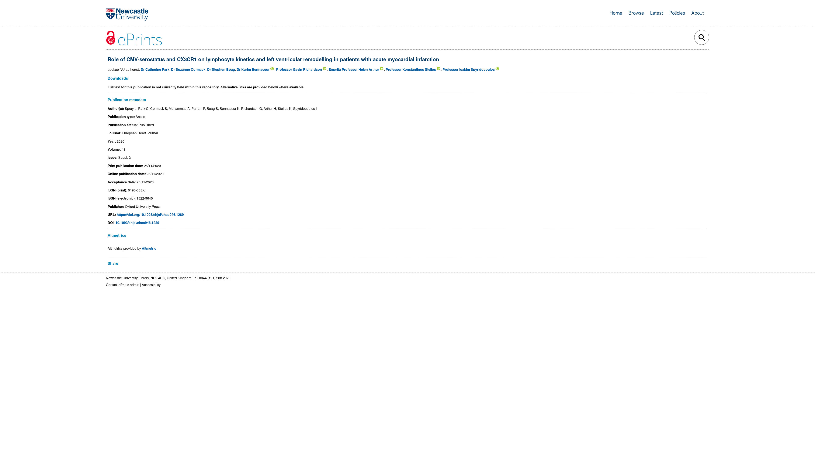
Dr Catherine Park (155, 69)
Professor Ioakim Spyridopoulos (469, 69)
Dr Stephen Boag (221, 69)
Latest (656, 13)
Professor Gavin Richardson (299, 69)
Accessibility (151, 284)
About (697, 13)
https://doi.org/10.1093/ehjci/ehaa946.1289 (150, 214)
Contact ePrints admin (122, 284)
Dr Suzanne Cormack (188, 69)
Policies (677, 13)
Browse (636, 13)
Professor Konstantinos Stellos (411, 69)
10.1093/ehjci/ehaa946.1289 (137, 222)
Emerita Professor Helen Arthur (354, 69)
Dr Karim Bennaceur (253, 69)
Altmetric (149, 248)
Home (616, 13)
